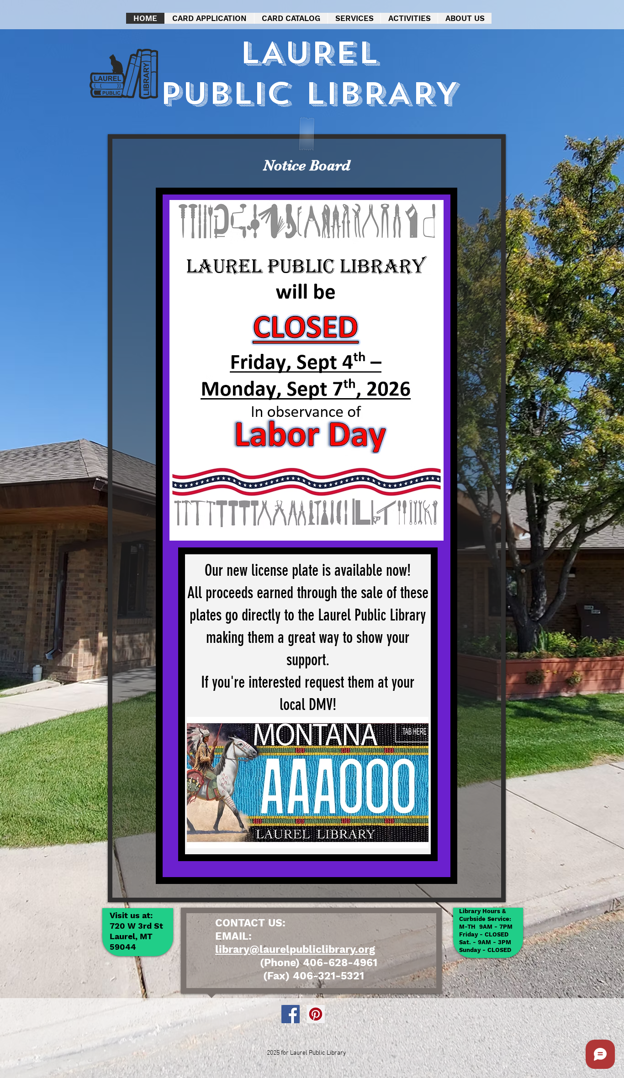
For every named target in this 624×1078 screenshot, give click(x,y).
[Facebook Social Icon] (290, 1014)
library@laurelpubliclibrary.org (295, 949)
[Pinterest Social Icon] (316, 1014)
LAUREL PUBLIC (268, 73)
